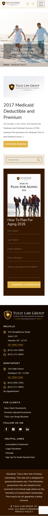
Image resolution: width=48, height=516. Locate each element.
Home (6, 64)
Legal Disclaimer (13, 448)
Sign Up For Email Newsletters (20, 457)
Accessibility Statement (16, 444)
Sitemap (9, 453)
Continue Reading (15, 144)
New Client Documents (15, 408)
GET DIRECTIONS (15, 345)
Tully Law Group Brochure (16, 416)
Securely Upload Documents (17, 412)
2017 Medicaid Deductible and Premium (19, 111)
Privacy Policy (24, 512)
